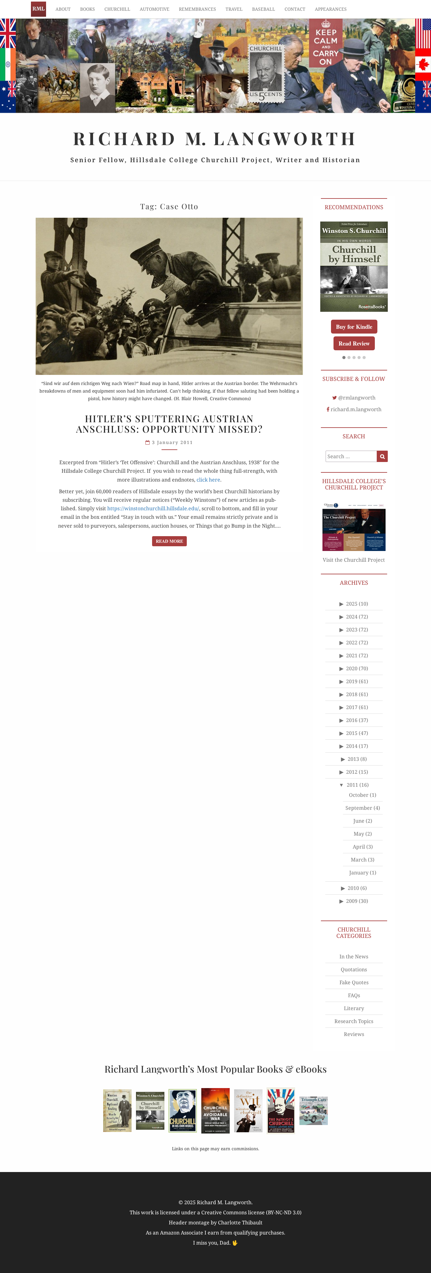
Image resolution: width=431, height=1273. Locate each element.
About (63, 9)
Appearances (331, 9)
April (359, 846)
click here (208, 479)
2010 (353, 888)
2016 (351, 720)
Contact (295, 9)
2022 (351, 642)
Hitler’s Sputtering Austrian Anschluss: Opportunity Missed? (169, 423)
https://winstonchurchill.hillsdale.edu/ (153, 508)
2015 (351, 733)
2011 (352, 784)
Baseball (263, 9)
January (359, 872)
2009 (351, 900)
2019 (351, 681)
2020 (351, 668)
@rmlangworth (356, 397)
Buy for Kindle (354, 327)
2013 (353, 758)
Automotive (154, 9)
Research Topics (353, 1021)
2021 (351, 655)
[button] (343, 358)
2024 (351, 616)
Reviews (354, 1034)
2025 (351, 603)
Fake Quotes (354, 982)
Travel (234, 9)
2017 (351, 707)
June (358, 820)
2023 (351, 629)
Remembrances (197, 9)
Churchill (117, 9)
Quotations (354, 969)
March (359, 859)
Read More (171, 540)
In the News (353, 956)
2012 (351, 771)
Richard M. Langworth (38, 9)
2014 (351, 746)
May (359, 833)
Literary (354, 1008)
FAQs (354, 995)
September (358, 807)
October (359, 794)
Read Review (354, 343)
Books (87, 9)
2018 (351, 694)
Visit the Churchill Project (354, 559)
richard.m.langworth (356, 409)
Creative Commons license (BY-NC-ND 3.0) (251, 1212)
